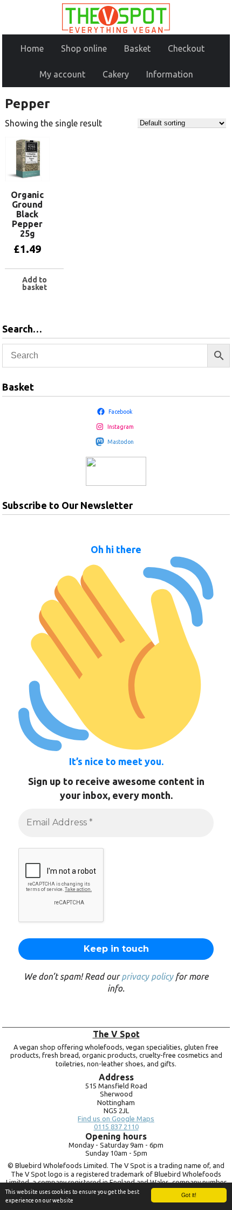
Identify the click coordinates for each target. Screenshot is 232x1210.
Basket (137, 48)
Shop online (84, 48)
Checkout (186, 48)
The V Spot (116, 1034)
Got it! (188, 1195)
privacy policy (147, 976)
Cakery (116, 74)
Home (32, 48)
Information (169, 74)
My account (62, 74)
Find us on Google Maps (116, 1119)
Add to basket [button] (34, 283)
